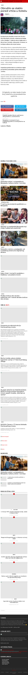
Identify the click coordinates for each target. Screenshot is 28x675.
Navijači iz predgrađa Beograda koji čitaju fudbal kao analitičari (14, 227)
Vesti (7, 305)
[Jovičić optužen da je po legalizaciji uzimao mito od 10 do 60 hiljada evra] (14, 548)
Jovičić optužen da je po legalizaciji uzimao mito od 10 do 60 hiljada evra (14, 557)
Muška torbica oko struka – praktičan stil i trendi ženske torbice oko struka (14, 297)
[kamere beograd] (5, 436)
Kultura (15, 509)
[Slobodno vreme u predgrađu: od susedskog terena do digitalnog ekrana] (14, 238)
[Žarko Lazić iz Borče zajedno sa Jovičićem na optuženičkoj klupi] (14, 567)
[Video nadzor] (4, 440)
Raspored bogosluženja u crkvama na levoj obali (14, 538)
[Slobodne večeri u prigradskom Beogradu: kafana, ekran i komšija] (14, 170)
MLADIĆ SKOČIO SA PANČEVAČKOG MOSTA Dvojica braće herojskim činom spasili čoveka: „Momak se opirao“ (13, 392)
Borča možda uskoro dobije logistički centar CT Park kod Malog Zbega (14, 359)
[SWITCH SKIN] (24, 1)
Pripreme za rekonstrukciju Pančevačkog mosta (11, 326)
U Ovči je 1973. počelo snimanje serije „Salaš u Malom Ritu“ (14, 512)
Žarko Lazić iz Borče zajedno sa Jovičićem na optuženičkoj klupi (14, 576)
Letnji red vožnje (5, 661)
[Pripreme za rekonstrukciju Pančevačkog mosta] (14, 314)
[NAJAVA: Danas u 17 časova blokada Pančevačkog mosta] (14, 413)
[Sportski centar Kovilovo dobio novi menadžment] (14, 589)
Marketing (25, 672)
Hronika (14, 574)
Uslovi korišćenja (13, 672)
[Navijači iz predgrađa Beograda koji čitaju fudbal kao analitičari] (14, 215)
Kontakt (14, 673)
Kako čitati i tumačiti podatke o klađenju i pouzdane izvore (12, 274)
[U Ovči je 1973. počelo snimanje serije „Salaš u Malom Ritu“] (14, 501)
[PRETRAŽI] (26, 1)
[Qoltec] (2, 449)
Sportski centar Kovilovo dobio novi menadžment (14, 601)
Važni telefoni (5, 664)
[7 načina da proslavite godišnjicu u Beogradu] (14, 193)
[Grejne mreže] (4, 445)
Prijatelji (7, 672)
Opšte (2, 179)
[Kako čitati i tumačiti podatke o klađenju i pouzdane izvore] (14, 262)
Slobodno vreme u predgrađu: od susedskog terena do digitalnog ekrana (13, 250)
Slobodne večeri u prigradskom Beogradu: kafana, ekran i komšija (13, 182)
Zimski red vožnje (5, 662)
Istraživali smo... (5, 202)
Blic (4, 101)
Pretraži (26, 610)
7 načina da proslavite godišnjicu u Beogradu (13, 205)
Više (15, 336)
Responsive (14, 670)
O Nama (2, 672)
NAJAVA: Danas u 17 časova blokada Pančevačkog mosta (14, 425)
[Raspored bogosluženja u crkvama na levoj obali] (14, 526)
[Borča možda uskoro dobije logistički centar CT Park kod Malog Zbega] (14, 347)
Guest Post (20, 672)
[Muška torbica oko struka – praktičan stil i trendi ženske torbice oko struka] (14, 285)
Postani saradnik (5, 659)
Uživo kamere (5, 660)
